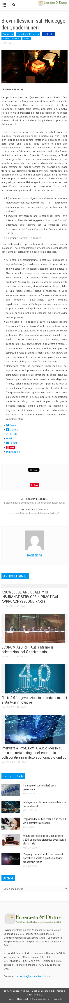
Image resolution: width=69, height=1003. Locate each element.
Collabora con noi (41, 998)
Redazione (34, 555)
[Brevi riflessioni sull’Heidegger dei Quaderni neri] (34, 66)
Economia (8, 34)
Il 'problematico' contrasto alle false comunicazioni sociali (35, 502)
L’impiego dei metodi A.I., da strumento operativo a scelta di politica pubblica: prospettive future (43, 858)
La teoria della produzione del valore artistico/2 (35, 513)
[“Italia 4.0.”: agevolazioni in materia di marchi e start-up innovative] (35, 678)
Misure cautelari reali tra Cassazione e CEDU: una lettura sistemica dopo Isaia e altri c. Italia (44, 839)
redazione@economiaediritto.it (33, 976)
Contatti (58, 998)
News (26, 38)
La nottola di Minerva (28, 34)
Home (11, 998)
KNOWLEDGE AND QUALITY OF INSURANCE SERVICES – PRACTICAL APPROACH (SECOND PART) (30, 597)
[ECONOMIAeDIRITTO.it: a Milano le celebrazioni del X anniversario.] (35, 628)
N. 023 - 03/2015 (11, 38)
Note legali (23, 998)
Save (12, 447)
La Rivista (48, 34)
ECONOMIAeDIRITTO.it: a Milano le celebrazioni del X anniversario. (27, 649)
